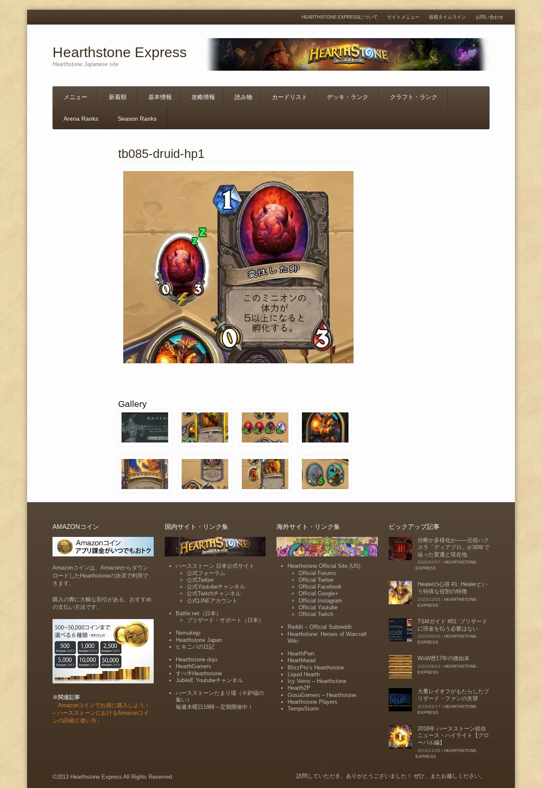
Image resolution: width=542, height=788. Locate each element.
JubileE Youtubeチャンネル (209, 680)
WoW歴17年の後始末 (444, 658)
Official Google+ (318, 593)
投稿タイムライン (447, 17)
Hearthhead (301, 660)
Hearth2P (299, 688)
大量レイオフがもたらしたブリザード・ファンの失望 (453, 695)
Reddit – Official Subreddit (320, 627)
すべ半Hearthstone (199, 673)
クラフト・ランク (413, 97)
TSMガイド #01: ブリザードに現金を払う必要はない (452, 625)
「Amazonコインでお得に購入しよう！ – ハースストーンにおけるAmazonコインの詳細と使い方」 (101, 713)
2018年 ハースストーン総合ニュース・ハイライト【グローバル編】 (453, 735)
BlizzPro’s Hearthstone (316, 667)
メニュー (75, 97)
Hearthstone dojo (196, 659)
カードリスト (289, 97)
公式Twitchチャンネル (214, 593)
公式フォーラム (206, 573)
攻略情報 (203, 97)
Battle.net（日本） (198, 613)
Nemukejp (188, 633)
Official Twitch (316, 614)
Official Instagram (320, 600)
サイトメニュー (403, 17)
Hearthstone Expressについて (339, 17)
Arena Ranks (81, 118)
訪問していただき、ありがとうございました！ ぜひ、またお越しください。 (390, 776)
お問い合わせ (489, 17)
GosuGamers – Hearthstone (322, 695)
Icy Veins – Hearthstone (317, 681)
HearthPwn (301, 653)
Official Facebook (320, 586)
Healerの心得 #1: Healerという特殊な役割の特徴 (452, 587)
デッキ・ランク (347, 97)
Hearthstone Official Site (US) (324, 566)
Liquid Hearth (304, 674)
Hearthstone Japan (199, 640)
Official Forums (317, 573)
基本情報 (160, 97)
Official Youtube (318, 607)
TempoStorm (303, 708)
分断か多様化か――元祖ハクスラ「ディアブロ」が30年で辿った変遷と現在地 (453, 547)
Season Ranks (137, 118)
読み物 (243, 97)
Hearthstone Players (312, 702)
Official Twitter (316, 580)
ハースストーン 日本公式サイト (215, 566)
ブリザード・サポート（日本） (225, 620)
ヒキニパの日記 (195, 647)
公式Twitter (200, 580)
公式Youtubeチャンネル (216, 586)
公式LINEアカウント (212, 600)
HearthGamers (193, 666)
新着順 (118, 97)
